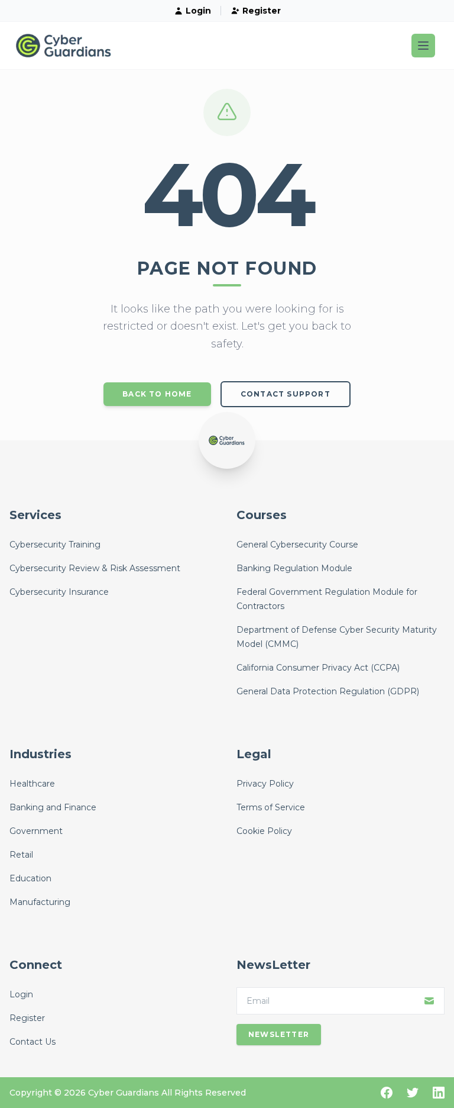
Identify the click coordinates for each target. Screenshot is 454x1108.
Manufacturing (39, 902)
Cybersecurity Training (54, 544)
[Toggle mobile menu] (423, 45)
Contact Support (285, 393)
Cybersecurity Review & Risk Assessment (94, 568)
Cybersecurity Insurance (59, 592)
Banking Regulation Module (294, 568)
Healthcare (32, 783)
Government (36, 831)
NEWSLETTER (278, 1034)
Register (261, 10)
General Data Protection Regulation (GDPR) (327, 691)
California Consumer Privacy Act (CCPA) (318, 667)
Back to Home (157, 393)
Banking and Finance (52, 807)
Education (30, 878)
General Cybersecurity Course (297, 544)
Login (198, 10)
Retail (21, 854)
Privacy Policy (265, 783)
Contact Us (32, 1041)
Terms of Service (270, 807)
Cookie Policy (264, 831)
